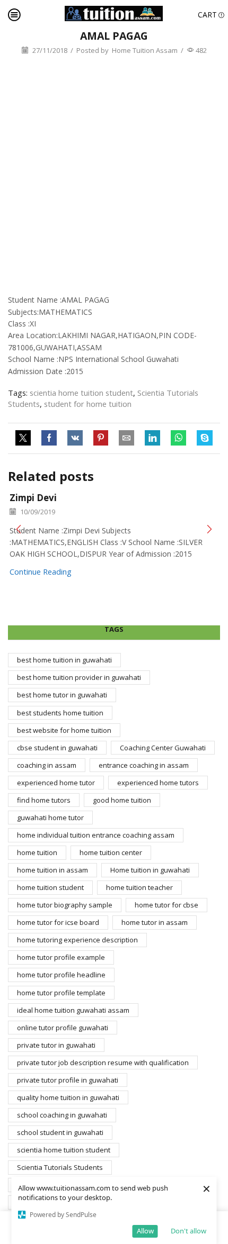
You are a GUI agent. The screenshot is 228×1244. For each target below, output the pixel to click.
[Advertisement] (114, 175)
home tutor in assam (154, 922)
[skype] (202, 438)
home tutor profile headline (61, 974)
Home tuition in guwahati (150, 870)
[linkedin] (152, 438)
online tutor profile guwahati (62, 1027)
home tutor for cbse (166, 905)
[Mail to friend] (126, 438)
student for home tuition (87, 403)
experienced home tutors (158, 782)
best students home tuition (60, 713)
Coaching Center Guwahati (163, 747)
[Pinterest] (100, 438)
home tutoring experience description (77, 940)
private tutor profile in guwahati (67, 1080)
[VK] (75, 438)
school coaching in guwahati (62, 1115)
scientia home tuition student (81, 392)
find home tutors (44, 800)
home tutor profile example (61, 957)
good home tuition (122, 800)
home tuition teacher (139, 887)
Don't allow (188, 1231)
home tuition (37, 852)
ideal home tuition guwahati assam (73, 1010)
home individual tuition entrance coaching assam (95, 835)
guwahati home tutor (50, 817)
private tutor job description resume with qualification (103, 1062)
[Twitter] (25, 438)
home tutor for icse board (58, 922)
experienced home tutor (56, 782)
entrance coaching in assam (144, 765)
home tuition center (111, 852)
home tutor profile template (61, 992)
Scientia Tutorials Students (60, 1167)
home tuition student (50, 887)
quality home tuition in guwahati (68, 1097)
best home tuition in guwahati (64, 660)
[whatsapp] (178, 438)
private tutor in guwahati (56, 1045)
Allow (145, 1231)
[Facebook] (49, 438)
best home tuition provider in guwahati (79, 677)
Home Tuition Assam (145, 50)
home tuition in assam (52, 870)
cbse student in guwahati (57, 747)
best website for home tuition (64, 730)
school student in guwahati (60, 1132)
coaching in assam (46, 765)
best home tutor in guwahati (62, 695)
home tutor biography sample (64, 905)
